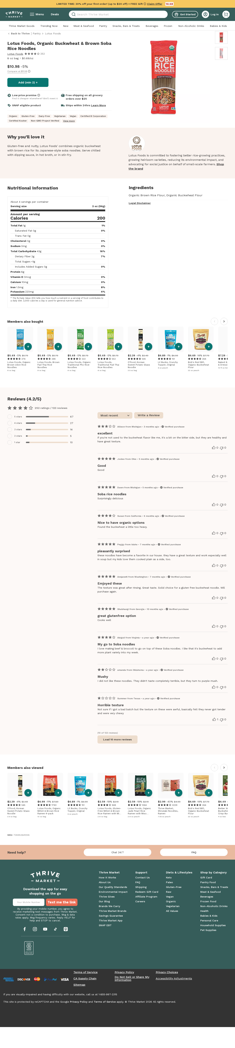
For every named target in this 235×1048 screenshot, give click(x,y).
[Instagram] (35, 929)
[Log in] (205, 14)
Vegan (170, 896)
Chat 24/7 (117, 852)
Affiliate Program (146, 896)
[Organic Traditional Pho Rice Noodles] (80, 339)
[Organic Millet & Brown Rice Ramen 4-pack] (50, 785)
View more (69, 121)
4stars (18, 423)
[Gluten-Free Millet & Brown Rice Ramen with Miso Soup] (110, 785)
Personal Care (209, 920)
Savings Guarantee (111, 915)
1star (17, 442)
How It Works (107, 877)
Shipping (141, 887)
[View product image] (164, 78)
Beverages (152, 25)
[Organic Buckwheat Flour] (201, 339)
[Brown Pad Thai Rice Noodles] (50, 339)
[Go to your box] (226, 14)
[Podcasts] (66, 929)
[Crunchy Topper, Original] (171, 339)
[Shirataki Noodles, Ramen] (171, 785)
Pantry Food (208, 882)
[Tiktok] (55, 929)
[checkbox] (42, 416)
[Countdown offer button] (117, 4)
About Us (105, 882)
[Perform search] (73, 14)
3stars (18, 429)
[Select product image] (221, 37)
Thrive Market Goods (22, 25)
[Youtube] (45, 929)
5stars (18, 416)
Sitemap (79, 984)
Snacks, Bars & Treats (126, 25)
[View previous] (214, 321)
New (65, 25)
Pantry (103, 25)
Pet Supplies (208, 930)
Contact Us (142, 877)
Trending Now (49, 25)
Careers (140, 901)
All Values (172, 910)
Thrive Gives (107, 896)
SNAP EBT (105, 925)
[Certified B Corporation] (29, 948)
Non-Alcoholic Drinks (191, 25)
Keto (169, 877)
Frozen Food (208, 901)
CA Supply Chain (84, 978)
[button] (226, 14)
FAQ (193, 852)
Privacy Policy (124, 972)
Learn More (98, 105)
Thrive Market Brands (112, 910)
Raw (168, 891)
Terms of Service (85, 972)
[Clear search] (166, 14)
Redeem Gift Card (146, 891)
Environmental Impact (113, 891)
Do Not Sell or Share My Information (132, 978)
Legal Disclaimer (140, 203)
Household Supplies (213, 925)
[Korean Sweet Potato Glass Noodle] (140, 339)
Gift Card (206, 877)
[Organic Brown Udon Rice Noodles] (20, 339)
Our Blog (104, 901)
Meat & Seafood (83, 25)
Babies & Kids (218, 25)
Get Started (188, 14)
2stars (18, 436)
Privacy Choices (167, 972)
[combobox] (118, 14)
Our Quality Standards (113, 887)
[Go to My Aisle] (14, 14)
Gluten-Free (173, 887)
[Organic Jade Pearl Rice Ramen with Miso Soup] (140, 785)
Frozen (168, 25)
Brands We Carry (109, 906)
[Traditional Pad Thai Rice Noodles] (110, 339)
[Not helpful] (221, 448)
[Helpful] (214, 447)
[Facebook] (24, 929)
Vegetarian (173, 906)
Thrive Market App (110, 920)
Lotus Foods (15, 53)
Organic (171, 901)
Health (204, 910)
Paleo (169, 882)
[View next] (224, 321)
